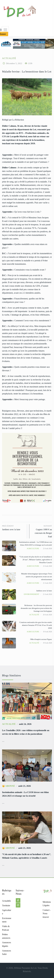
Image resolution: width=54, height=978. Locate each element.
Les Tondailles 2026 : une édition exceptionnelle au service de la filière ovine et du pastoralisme (25, 732)
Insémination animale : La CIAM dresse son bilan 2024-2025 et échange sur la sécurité (25, 794)
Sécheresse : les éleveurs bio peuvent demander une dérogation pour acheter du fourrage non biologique (36, 608)
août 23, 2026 (24, 786)
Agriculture (33, 548)
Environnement (31, 594)
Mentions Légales (47, 904)
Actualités (6, 901)
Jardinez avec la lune (11, 528)
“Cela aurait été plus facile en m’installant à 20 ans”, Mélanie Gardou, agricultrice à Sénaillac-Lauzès (35, 559)
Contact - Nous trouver (47, 913)
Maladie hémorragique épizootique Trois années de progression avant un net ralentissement (36, 576)
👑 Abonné (8, 786)
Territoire (6, 905)
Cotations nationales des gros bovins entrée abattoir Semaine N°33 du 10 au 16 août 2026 (35, 625)
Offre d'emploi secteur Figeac (41, 639)
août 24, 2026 (25, 724)
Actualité (9, 58)
